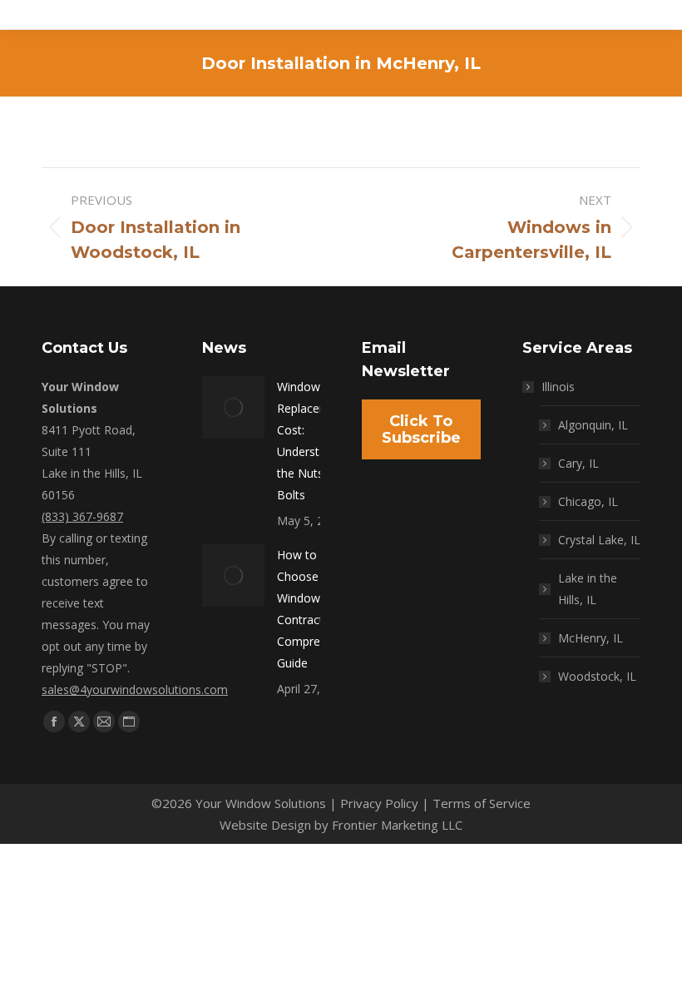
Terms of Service (481, 803)
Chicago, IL (588, 501)
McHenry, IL (590, 638)
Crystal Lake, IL (599, 540)
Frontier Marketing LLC (397, 824)
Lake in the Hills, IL (587, 589)
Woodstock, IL (597, 676)
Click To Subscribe (421, 429)
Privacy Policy (379, 803)
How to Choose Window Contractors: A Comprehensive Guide (319, 609)
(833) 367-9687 (82, 516)
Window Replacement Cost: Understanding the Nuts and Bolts (316, 441)
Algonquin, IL (593, 425)
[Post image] (233, 407)
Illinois (558, 386)
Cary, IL (578, 463)
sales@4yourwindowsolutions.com (135, 689)
